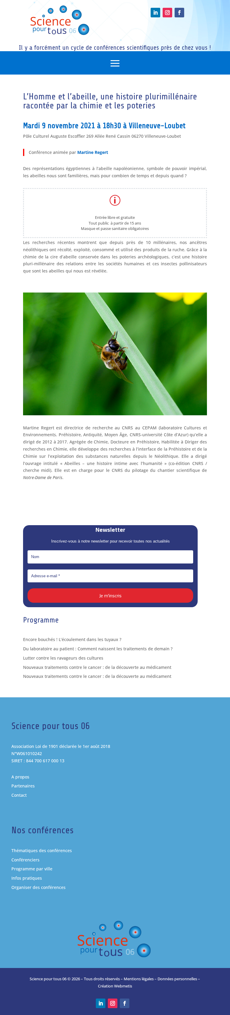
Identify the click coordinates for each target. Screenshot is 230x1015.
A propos (20, 777)
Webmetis (123, 986)
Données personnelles (177, 978)
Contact (19, 795)
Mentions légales (139, 978)
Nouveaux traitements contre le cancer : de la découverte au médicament (97, 667)
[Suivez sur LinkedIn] (155, 12)
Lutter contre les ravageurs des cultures (63, 658)
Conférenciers (25, 860)
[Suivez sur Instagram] (167, 12)
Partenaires (23, 786)
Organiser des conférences (38, 887)
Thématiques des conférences (41, 850)
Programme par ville (31, 869)
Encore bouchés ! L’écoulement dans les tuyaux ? (72, 639)
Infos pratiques (26, 878)
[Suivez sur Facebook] (179, 12)
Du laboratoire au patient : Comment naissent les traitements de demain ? (97, 649)
